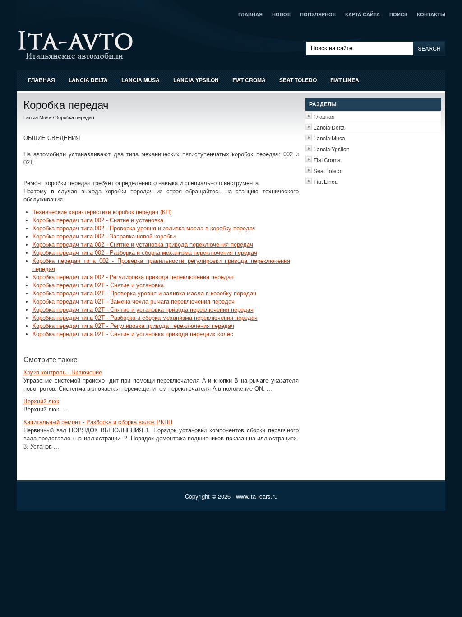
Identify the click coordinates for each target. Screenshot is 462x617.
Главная (250, 14)
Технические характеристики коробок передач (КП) (101, 212)
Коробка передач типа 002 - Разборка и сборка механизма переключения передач (144, 252)
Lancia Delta (88, 80)
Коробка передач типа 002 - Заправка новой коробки (104, 236)
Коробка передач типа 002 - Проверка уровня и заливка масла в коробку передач (144, 228)
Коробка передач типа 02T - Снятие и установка (98, 285)
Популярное (318, 14)
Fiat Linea (344, 80)
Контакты (431, 14)
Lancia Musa (140, 80)
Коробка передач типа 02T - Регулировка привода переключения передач (133, 326)
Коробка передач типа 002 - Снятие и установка (97, 220)
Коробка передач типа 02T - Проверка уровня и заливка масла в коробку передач (144, 293)
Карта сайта (362, 14)
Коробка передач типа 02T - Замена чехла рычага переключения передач (133, 301)
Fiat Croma (249, 80)
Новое (281, 14)
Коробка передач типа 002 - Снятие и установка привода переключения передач (142, 244)
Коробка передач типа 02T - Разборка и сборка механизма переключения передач (145, 317)
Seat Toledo (298, 80)
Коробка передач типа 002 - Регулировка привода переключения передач (133, 277)
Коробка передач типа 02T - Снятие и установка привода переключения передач (143, 309)
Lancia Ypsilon (196, 80)
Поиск (398, 14)
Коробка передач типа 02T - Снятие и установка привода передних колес (132, 334)
